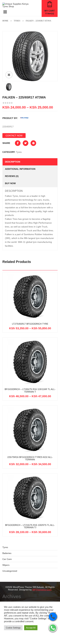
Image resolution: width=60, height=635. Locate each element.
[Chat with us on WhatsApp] (53, 628)
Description (12, 161)
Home (5, 21)
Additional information (20, 169)
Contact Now (14, 135)
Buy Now (10, 183)
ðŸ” (9, 75)
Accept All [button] (31, 628)
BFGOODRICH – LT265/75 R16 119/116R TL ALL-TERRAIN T (30, 390)
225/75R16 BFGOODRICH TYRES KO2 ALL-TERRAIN (30, 458)
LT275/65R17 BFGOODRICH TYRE (30, 324)
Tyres (17, 21)
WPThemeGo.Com (42, 589)
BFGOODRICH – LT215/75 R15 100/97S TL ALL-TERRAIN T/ (30, 526)
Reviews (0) (12, 176)
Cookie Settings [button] (13, 628)
